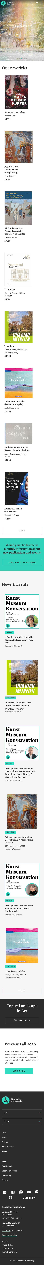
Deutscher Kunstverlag (25, 1261)
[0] (36, 3)
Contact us (6, 1230)
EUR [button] (5, 1113)
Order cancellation (9, 1235)
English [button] (7, 1121)
